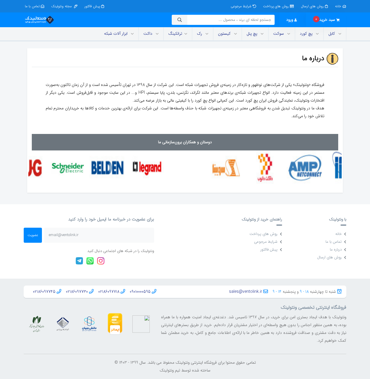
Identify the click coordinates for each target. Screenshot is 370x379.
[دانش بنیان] (89, 324)
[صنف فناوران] (62, 324)
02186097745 (44, 291)
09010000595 (140, 291)
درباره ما (336, 249)
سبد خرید (325, 19)
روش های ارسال (312, 6)
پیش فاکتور (92, 6)
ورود (289, 19)
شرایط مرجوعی (241, 6)
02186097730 (77, 291)
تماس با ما (32, 6)
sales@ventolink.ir (245, 291)
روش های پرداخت (276, 6)
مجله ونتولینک (62, 6)
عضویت (32, 235)
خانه (338, 6)
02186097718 (108, 291)
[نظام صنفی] (36, 324)
